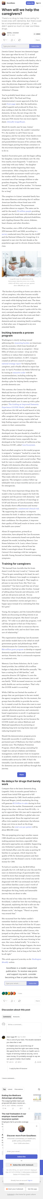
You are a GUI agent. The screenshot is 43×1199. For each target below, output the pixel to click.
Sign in (38, 3)
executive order (19, 372)
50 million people (24, 211)
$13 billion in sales (20, 803)
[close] (36, 1126)
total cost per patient (23, 827)
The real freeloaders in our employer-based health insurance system (14, 1116)
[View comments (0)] (13, 1108)
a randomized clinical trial (28, 508)
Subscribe (30, 3)
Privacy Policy (25, 1174)
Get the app (32, 1189)
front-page (11, 104)
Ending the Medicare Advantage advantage (12, 1096)
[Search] (39, 1089)
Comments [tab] (7, 1017)
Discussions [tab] (19, 1089)
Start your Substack (15, 1189)
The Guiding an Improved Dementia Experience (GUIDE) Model (20, 406)
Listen (38, 34)
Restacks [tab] (16, 1017)
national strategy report (11, 363)
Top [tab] (4, 1089)
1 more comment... (8, 1078)
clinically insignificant (16, 121)
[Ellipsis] (40, 1036)
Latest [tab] (10, 1089)
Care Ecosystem (28, 445)
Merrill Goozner (13, 33)
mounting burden (22, 343)
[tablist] (11, 1017)
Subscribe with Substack (23, 1165)
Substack (10, 1194)
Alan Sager (11, 1037)
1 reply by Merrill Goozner (18, 1068)
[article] (21, 1102)
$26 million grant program (13, 649)
